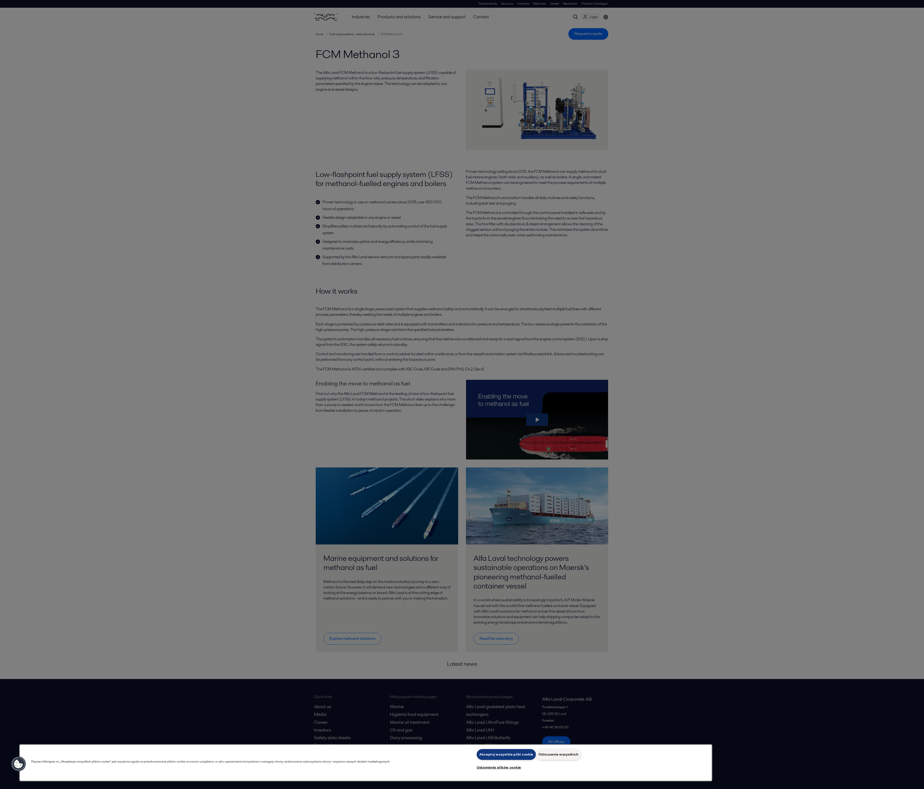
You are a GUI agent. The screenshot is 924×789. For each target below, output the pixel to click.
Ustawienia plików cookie (499, 767)
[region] (365, 762)
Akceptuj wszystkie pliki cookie (506, 754)
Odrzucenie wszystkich (558, 754)
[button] (18, 764)
